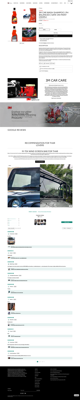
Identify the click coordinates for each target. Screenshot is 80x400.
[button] (13, 218)
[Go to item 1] (35, 220)
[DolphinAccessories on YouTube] (25, 393)
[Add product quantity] (40, 25)
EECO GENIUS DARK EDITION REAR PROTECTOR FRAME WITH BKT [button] (21, 247)
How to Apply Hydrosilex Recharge (56, 370)
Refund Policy (37, 386)
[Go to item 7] (41, 223)
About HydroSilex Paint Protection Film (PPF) (57, 379)
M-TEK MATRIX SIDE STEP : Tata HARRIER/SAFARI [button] (18, 258)
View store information (43, 40)
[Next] (66, 3)
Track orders (10, 390)
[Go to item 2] (38, 220)
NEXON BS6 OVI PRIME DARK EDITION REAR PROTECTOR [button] (20, 347)
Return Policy (37, 385)
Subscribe (38, 390)
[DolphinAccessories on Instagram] (24, 393)
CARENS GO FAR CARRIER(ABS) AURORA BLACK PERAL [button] (19, 269)
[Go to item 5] (35, 223)
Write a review (66, 222)
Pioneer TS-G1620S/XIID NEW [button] (15, 336)
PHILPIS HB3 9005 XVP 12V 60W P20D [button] (17, 292)
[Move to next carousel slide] (43, 125)
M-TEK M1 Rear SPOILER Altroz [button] (16, 313)
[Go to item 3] (41, 220)
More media (22, 43)
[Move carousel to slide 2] (39, 124)
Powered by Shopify (10, 396)
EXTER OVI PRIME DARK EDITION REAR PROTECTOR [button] (19, 280)
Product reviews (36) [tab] (11, 228)
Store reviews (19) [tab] (18, 228)
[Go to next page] (44, 361)
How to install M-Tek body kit (55, 372)
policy (53, 68)
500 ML (55, 29)
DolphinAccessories (42, 18)
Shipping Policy (37, 383)
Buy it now (56, 35)
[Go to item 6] (38, 223)
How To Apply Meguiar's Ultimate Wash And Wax (58, 376)
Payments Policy (37, 372)
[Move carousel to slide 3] (40, 124)
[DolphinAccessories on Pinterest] (22, 393)
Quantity (40, 23)
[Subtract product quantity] (42, 25)
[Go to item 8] (44, 223)
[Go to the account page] (70, 3)
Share (41, 8)
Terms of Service (37, 380)
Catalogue (36, 375)
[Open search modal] (68, 3)
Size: (41, 27)
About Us (36, 370)
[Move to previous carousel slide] (36, 125)
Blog (35, 377)
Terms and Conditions (38, 378)
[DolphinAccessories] (10, 3)
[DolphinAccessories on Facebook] (21, 393)
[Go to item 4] (44, 220)
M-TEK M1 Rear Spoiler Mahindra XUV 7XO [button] (17, 325)
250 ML (44, 29)
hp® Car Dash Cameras (54, 378)
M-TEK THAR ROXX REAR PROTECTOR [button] (17, 358)
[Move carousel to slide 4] (41, 124)
